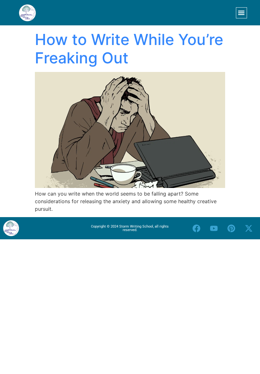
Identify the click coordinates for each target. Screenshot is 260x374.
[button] (241, 12)
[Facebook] (197, 228)
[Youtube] (214, 228)
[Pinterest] (231, 228)
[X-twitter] (249, 228)
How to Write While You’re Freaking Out (129, 48)
